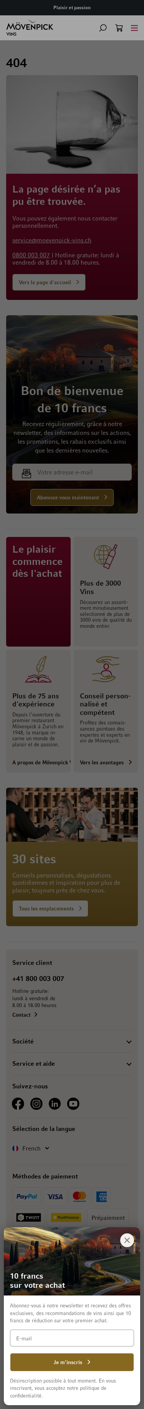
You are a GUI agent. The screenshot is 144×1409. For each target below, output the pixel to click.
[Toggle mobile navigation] (134, 27)
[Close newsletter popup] (127, 1240)
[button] (103, 28)
